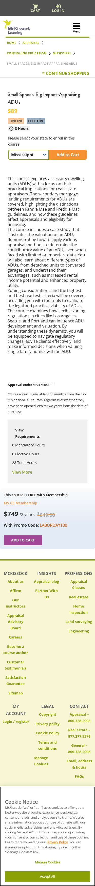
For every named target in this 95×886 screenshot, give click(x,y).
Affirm (15, 590)
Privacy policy (47, 723)
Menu (76, 31)
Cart (35, 10)
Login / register (16, 721)
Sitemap (15, 693)
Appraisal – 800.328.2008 (79, 717)
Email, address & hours (79, 764)
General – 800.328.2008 (79, 748)
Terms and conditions (47, 745)
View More (22, 472)
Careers (15, 637)
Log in (58, 10)
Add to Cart (67, 155)
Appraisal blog (46, 581)
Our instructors (15, 603)
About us (16, 581)
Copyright (47, 714)
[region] (47, 836)
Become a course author (15, 649)
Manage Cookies (47, 761)
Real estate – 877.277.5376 (79, 733)
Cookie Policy (47, 732)
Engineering (78, 631)
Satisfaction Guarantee (15, 680)
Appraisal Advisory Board (15, 621)
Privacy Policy (57, 842)
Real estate (78, 597)
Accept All (47, 876)
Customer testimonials (15, 665)
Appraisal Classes (78, 584)
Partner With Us (46, 593)
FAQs (79, 776)
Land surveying (78, 621)
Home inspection (78, 609)
